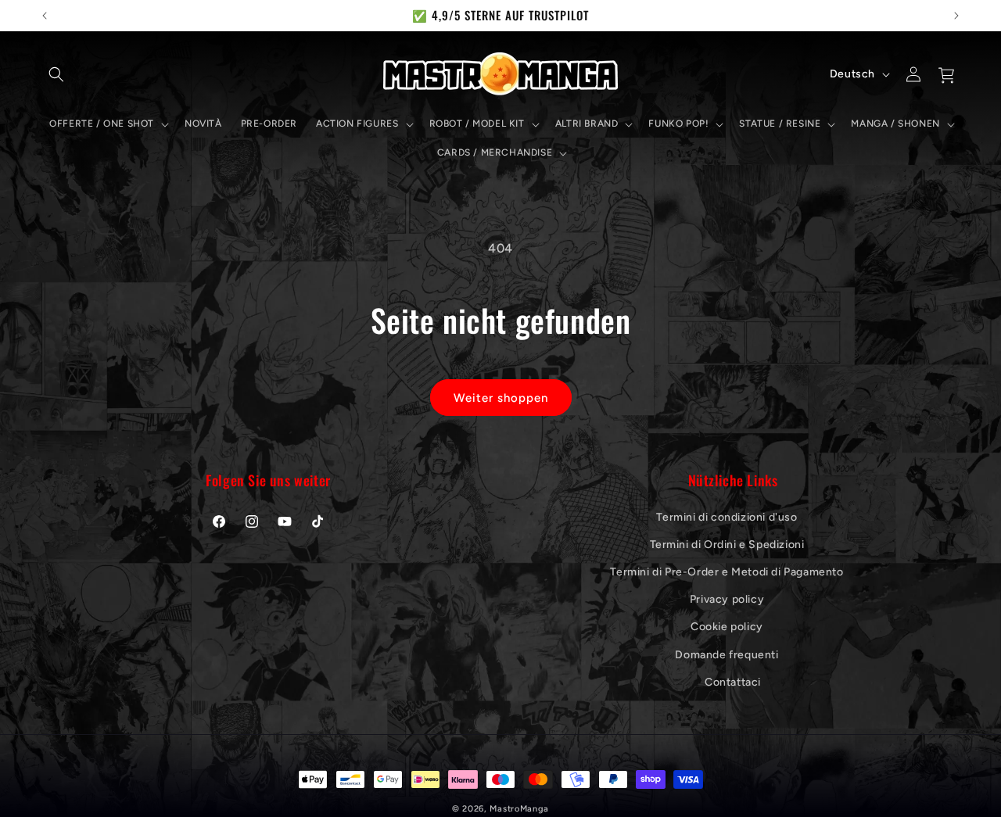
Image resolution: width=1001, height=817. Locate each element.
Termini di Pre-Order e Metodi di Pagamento (726, 571)
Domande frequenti (726, 654)
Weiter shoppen (501, 398)
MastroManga (519, 809)
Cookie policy (727, 626)
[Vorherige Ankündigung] (44, 15)
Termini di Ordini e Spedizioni (727, 543)
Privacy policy (727, 599)
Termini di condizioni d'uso (726, 516)
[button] (56, 74)
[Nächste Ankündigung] (956, 15)
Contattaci (733, 681)
